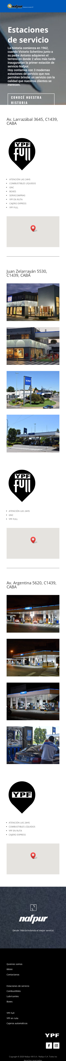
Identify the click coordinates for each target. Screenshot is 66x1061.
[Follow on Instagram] (56, 1045)
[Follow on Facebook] (49, 1045)
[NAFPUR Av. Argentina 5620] (33, 631)
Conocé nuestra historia (26, 100)
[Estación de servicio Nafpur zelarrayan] (33, 320)
